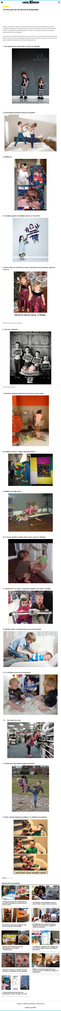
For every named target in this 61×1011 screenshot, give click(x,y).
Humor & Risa (5, 6)
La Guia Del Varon (30, 2)
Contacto (19, 1003)
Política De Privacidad (29, 1003)
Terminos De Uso (40, 1003)
